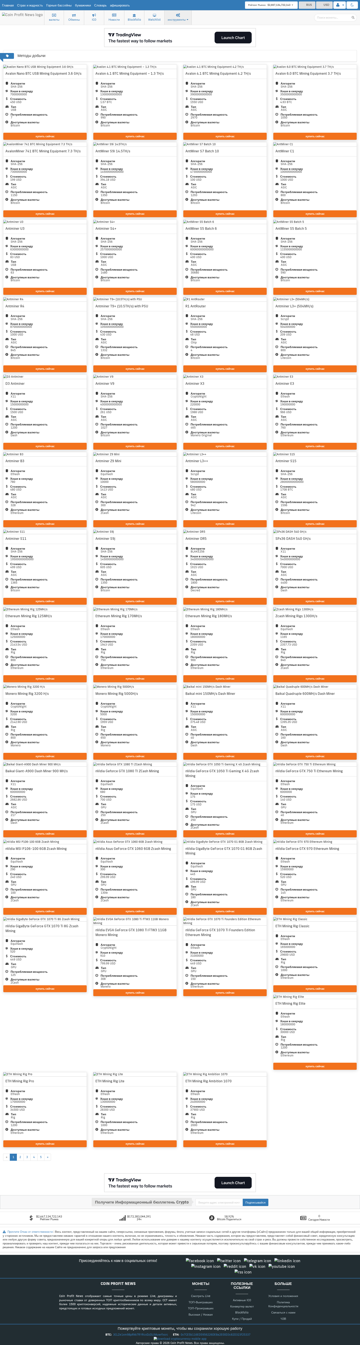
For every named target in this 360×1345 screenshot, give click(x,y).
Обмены (74, 19)
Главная (8, 5)
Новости (114, 19)
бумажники (83, 5)
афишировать (120, 5)
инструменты (177, 19)
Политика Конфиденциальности (283, 1304)
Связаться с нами (283, 1312)
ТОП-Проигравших (201, 1308)
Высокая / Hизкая (201, 1314)
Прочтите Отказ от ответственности (30, 1231)
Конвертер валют (242, 1306)
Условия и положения (283, 1296)
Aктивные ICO (242, 1300)
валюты (54, 19)
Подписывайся (255, 1202)
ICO (94, 19)
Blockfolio (134, 19)
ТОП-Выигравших (201, 1302)
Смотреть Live (200, 1296)
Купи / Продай (242, 1319)
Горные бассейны (59, 5)
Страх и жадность (30, 5)
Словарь (100, 5)
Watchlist (154, 19)
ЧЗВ (283, 1319)
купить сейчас (45, 136)
